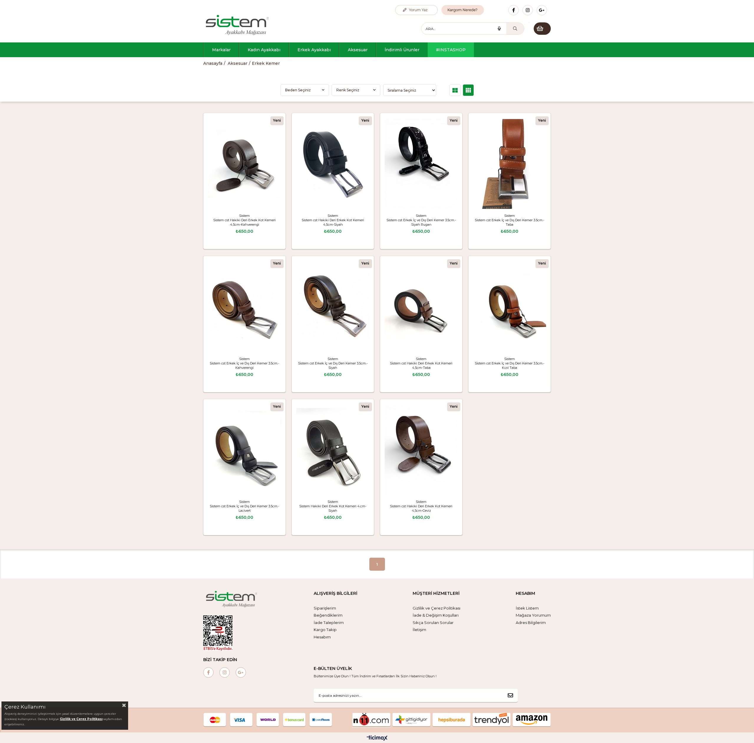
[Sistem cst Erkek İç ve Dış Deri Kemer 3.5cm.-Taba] (509, 163)
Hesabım (322, 637)
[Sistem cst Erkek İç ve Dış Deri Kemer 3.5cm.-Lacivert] (244, 450)
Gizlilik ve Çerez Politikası (436, 608)
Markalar (221, 49)
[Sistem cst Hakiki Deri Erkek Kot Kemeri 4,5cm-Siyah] (332, 163)
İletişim (419, 629)
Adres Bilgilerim (531, 622)
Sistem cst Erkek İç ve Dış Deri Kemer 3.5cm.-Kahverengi (244, 365)
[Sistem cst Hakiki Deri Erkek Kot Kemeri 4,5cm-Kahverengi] (244, 163)
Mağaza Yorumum (533, 615)
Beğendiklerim (328, 615)
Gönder (510, 695)
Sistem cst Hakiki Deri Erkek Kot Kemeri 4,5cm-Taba (421, 365)
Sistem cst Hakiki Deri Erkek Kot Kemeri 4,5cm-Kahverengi (244, 222)
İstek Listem (527, 608)
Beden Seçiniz (298, 90)
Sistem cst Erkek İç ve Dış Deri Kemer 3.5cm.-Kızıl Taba (509, 365)
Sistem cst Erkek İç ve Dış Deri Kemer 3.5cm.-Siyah (333, 365)
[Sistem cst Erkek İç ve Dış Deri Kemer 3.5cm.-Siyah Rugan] (421, 163)
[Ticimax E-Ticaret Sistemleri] (377, 738)
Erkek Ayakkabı (314, 49)
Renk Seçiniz (347, 90)
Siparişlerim (325, 608)
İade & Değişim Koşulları (436, 615)
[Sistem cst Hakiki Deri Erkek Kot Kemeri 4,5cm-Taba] (421, 306)
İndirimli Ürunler (402, 49)
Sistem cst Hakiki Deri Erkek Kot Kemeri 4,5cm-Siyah (333, 222)
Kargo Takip (325, 629)
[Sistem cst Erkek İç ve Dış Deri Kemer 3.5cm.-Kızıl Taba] (509, 306)
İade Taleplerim (329, 622)
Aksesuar (358, 49)
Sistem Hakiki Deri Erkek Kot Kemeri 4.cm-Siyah (332, 508)
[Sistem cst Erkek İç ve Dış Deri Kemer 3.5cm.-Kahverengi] (244, 306)
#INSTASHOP (451, 49)
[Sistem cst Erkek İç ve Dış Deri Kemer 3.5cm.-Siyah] (332, 306)
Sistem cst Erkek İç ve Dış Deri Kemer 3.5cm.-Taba (509, 222)
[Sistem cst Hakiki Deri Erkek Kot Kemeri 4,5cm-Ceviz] (421, 450)
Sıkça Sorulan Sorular (433, 622)
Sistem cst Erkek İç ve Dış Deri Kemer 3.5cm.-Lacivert (244, 508)
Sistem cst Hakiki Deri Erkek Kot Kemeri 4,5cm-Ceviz (421, 508)
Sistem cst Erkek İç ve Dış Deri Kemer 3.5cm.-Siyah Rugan (421, 222)
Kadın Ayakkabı (264, 49)
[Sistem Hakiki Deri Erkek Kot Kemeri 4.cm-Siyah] (332, 450)
